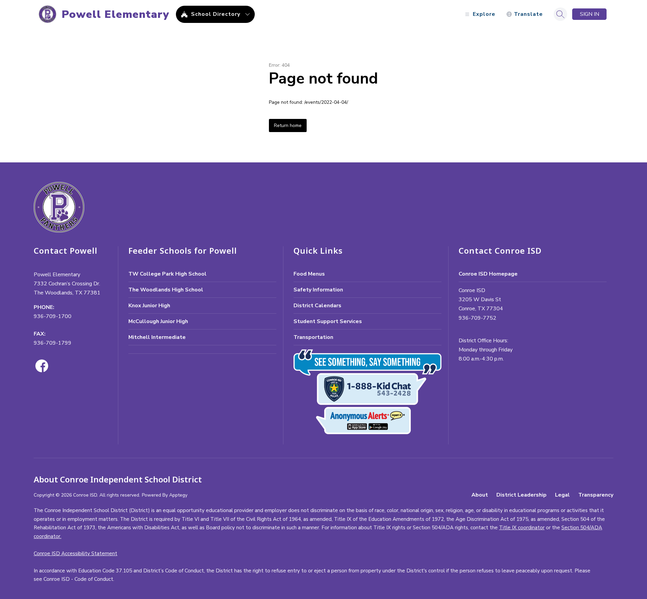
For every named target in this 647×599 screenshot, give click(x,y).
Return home (288, 125)
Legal (562, 495)
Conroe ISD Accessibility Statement (75, 553)
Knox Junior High (149, 305)
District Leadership (521, 495)
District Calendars (317, 305)
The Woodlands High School (165, 289)
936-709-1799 (52, 343)
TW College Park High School (167, 274)
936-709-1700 (52, 316)
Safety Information (318, 289)
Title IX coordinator (522, 527)
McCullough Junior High (158, 321)
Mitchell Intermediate (157, 337)
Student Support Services (328, 321)
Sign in (589, 14)
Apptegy (178, 495)
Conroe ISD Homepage (488, 274)
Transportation (313, 337)
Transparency (595, 495)
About (479, 495)
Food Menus (309, 274)
